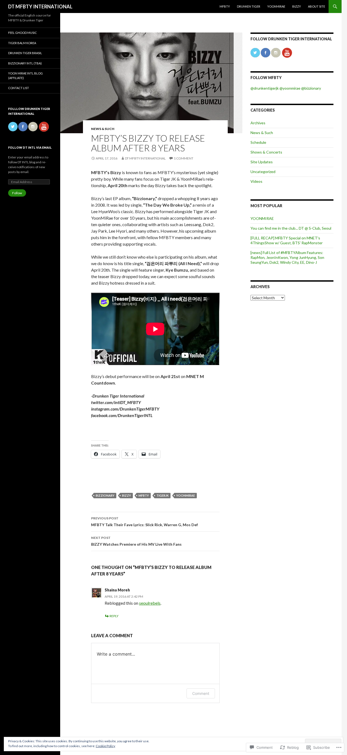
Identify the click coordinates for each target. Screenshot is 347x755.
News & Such (102, 129)
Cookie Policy (105, 746)
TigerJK (162, 495)
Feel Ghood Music (22, 32)
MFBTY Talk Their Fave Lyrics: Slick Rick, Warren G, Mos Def (144, 521)
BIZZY (296, 6)
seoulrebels (149, 603)
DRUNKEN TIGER (248, 6)
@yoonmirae (289, 88)
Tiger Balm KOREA (22, 43)
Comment (200, 693)
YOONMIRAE (276, 6)
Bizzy (126, 495)
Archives (257, 123)
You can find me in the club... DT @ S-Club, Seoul (290, 228)
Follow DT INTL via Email (30, 147)
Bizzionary (105, 495)
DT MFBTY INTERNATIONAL (40, 6)
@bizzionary (311, 88)
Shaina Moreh (117, 590)
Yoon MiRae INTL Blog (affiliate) (25, 75)
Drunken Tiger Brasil (25, 53)
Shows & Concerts (266, 152)
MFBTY (225, 6)
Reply (114, 616)
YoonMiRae (185, 495)
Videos (256, 181)
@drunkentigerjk (264, 88)
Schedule (258, 142)
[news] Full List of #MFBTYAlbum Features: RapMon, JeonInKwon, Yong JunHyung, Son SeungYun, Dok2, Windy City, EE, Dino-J (287, 257)
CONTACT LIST (18, 88)
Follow (17, 193)
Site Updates (261, 162)
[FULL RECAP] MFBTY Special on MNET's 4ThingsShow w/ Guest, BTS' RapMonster (286, 240)
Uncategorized (262, 171)
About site (316, 6)
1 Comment (183, 158)
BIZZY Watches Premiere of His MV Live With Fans (136, 541)
